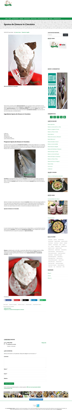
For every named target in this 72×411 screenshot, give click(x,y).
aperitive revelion (64, 241)
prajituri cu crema (51, 248)
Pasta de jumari (51, 218)
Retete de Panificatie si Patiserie (54, 149)
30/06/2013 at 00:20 (11, 344)
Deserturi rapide (25, 32)
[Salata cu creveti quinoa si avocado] (58, 185)
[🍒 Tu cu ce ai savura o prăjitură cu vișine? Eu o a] (33, 394)
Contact (50, 18)
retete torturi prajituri (59, 263)
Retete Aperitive (51, 124)
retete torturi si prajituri (52, 265)
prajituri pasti (57, 249)
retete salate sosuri (51, 261)
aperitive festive (61, 239)
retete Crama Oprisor (61, 253)
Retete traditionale (61, 265)
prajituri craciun (64, 246)
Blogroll (49, 273)
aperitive (55, 239)
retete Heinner (59, 256)
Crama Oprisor (55, 244)
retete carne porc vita (59, 251)
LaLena (49, 275)
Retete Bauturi (51, 134)
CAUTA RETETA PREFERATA (53, 32)
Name (5, 369)
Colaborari (50, 169)
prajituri (52, 246)
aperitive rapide (57, 241)
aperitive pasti (50, 241)
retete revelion (61, 259)
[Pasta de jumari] (58, 226)
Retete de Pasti (34, 18)
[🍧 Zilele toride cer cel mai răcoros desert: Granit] (59, 394)
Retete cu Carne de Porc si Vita (54, 127)
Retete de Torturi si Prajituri (54, 161)
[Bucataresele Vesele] (8, 3)
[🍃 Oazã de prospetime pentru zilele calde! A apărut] (7, 394)
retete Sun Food (58, 261)
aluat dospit (50, 239)
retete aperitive (63, 249)
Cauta (65, 34)
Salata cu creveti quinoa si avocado (55, 176)
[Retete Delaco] (58, 91)
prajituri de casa (51, 249)
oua (49, 246)
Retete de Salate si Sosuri (53, 141)
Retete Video (50, 164)
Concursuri (50, 166)
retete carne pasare (51, 251)
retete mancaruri (59, 258)
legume (64, 244)
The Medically (59, 409)
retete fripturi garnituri (52, 256)
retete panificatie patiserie (52, 259)
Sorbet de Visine (7, 308)
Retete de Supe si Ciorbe (53, 151)
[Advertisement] (41, 8)
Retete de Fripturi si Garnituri (54, 156)
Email (5, 373)
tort (54, 266)
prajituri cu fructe (59, 248)
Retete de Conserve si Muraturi (54, 136)
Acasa (6, 18)
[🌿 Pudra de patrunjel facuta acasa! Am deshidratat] (26, 394)
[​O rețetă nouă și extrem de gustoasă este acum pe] (46, 394)
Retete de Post (27, 18)
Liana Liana (18, 32)
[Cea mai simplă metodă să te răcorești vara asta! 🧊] (20, 394)
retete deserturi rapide (37, 304)
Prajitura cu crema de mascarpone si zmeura (14, 309)
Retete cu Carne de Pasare (53, 154)
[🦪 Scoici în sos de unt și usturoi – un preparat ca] (65, 394)
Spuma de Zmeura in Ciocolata (9, 306)
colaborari (50, 244)
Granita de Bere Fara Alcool (53, 199)
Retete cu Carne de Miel (53, 144)
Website (5, 378)
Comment (6, 356)
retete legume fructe (51, 258)
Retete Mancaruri (51, 139)
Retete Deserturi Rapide (53, 146)
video (63, 266)
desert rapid (6, 304)
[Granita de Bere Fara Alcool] (58, 207)
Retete (9, 18)
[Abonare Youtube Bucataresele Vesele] (58, 44)
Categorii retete (15, 18)
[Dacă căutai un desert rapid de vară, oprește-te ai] (39, 394)
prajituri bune (57, 246)
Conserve (21, 18)
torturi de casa (58, 266)
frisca (60, 244)
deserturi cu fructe (21, 304)
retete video (50, 266)
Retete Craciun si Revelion (43, 18)
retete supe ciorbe (51, 263)
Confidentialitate (57, 18)
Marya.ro (50, 278)
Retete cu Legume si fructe (53, 129)
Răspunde (44, 342)
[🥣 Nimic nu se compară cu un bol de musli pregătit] (52, 394)
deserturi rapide (28, 304)
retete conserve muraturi (52, 253)
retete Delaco (50, 254)
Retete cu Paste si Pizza (53, 159)
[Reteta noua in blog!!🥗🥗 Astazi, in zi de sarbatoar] (13, 394)
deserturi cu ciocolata (12, 304)
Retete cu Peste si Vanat (53, 131)
